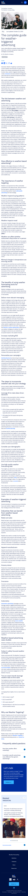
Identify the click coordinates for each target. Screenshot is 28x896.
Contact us (8, 782)
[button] (10, 840)
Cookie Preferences (14, 893)
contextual (7, 74)
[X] (6, 63)
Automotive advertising (7, 603)
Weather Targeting (17, 735)
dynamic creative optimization (11, 327)
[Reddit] (11, 63)
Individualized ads (6, 358)
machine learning (10, 428)
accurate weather (5, 667)
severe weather (19, 621)
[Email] (2, 63)
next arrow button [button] (24, 798)
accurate (15, 481)
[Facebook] (9, 63)
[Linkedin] (4, 63)
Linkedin (14, 887)
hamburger (25, 2)
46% (15, 477)
